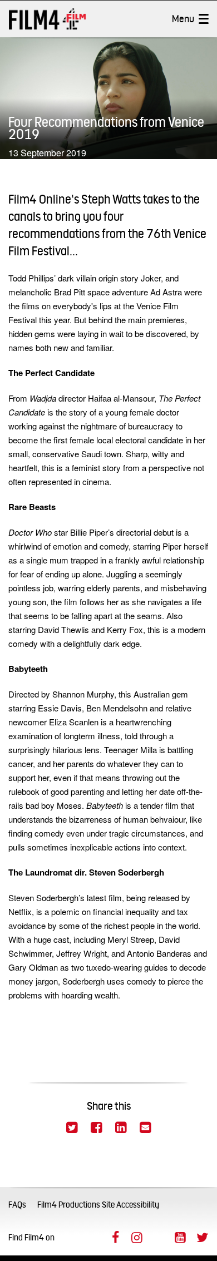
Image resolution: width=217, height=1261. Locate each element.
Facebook (96, 1127)
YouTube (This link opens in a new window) (180, 1237)
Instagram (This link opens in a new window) (137, 1237)
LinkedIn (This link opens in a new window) (158, 1237)
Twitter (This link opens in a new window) (202, 1237)
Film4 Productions (47, 18)
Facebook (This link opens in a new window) (115, 1237)
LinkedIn (120, 1127)
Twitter (71, 1127)
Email (145, 1127)
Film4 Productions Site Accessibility (98, 1204)
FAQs (17, 1204)
